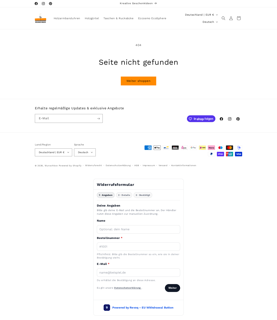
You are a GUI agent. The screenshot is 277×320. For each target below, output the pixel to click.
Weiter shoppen (138, 81)
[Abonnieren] (98, 118)
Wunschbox (51, 165)
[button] (223, 18)
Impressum (149, 165)
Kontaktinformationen (183, 165)
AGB (136, 165)
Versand (163, 165)
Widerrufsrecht (93, 165)
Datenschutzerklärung (118, 165)
